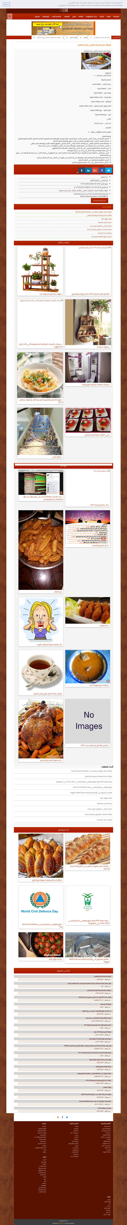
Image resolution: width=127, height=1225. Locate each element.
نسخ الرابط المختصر (99, 200)
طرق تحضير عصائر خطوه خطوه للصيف (100, 1059)
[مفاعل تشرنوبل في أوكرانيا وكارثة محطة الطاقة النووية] (87, 944)
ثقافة (44, 1177)
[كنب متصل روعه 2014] (87, 486)
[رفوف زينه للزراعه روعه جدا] (40, 269)
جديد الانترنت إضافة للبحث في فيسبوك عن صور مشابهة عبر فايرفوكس (43, 498)
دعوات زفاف (43, 1141)
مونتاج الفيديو (42, 1188)
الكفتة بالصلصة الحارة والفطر (102, 976)
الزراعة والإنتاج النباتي (97, 1021)
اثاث (110, 1204)
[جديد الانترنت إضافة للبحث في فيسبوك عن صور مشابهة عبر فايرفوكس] (40, 482)
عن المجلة (108, 1133)
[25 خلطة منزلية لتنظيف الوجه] (40, 620)
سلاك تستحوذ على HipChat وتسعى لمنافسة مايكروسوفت (94, 1073)
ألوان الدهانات (99, 993)
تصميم (37, 16)
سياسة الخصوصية (106, 1131)
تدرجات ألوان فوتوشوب (40, 1148)
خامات (44, 1150)
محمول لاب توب (98, 1104)
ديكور (101, 1007)
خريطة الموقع (107, 1141)
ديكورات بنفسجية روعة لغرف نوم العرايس (99, 990)
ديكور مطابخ (107, 1208)
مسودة (61, 190)
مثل (65, 190)
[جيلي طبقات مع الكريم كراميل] (88, 420)
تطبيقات (67, 16)
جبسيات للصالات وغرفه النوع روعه (96, 384)
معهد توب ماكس (106, 1146)
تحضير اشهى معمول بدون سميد (101, 225)
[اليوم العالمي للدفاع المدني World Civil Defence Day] (40, 904)
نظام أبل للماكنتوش (73, 1143)
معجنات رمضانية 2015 (104, 1108)
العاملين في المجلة (106, 1137)
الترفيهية (46, 16)
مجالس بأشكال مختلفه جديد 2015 (95, 745)
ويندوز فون (75, 1150)
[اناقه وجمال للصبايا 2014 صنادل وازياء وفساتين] (88, 269)
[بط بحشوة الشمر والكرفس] (40, 728)
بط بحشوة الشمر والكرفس (51, 760)
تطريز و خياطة (42, 1139)
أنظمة (81, 16)
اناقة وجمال (43, 1135)
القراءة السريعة (42, 1168)
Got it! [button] (6, 4)
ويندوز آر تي (75, 1148)
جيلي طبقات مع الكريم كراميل (97, 435)
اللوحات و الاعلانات (41, 1133)
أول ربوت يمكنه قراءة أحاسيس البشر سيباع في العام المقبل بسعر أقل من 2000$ (87, 1045)
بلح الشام (58, 591)
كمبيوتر (76, 1139)
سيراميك (108, 1210)
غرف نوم (108, 1212)
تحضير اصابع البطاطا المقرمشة (101, 236)
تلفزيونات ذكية (74, 1156)
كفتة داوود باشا (106, 218)
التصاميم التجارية (42, 1131)
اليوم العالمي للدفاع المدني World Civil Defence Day (92, 787)
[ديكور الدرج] (40, 431)
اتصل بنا (109, 1150)
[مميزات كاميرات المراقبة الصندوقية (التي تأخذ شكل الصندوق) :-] (40, 320)
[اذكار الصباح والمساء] (87, 527)
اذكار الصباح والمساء (100, 545)
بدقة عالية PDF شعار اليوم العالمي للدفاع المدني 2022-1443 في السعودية (84, 781)
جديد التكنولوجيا (91, 16)
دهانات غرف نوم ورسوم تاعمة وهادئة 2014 (98, 1080)
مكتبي (76, 1135)
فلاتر (45, 1181)
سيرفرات (76, 1129)
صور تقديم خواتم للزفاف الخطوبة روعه (100, 1038)
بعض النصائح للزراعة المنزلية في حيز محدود (98, 1018)
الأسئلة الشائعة (107, 1135)
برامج (74, 16)
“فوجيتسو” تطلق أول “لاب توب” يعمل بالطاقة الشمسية (95, 1101)
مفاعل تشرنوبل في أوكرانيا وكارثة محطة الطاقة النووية (91, 792)
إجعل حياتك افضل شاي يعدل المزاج (48, 693)
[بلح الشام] (40, 550)
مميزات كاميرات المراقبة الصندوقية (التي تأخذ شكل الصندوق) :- (41, 345)
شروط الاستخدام (106, 1129)
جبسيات (109, 1206)
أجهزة (102, 16)
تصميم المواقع (42, 1170)
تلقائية (79, 190)
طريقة (74, 190)
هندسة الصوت (42, 1192)
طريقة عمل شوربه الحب (99, 685)
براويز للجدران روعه (105, 1004)
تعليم (109, 16)
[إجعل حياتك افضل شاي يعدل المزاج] (40, 671)
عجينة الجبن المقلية (105, 222)
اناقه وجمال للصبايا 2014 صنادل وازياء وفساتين (91, 294)
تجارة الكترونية (42, 1173)
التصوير (44, 1164)
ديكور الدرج (57, 457)
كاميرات (76, 1137)
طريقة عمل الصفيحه (105, 232)
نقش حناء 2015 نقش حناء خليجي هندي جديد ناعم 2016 (95, 997)
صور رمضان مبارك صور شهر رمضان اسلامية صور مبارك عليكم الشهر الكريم (89, 983)
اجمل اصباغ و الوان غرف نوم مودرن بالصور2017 (97, 1025)
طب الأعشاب (107, 1148)
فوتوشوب (43, 1185)
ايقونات (44, 1146)
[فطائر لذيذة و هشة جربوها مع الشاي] (40, 856)
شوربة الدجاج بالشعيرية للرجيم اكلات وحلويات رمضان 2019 (41, 401)
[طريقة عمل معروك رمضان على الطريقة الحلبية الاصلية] (87, 849)
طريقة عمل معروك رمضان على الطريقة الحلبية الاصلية (93, 211)
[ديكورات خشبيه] (88, 322)
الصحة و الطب (56, 16)
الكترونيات (75, 1154)
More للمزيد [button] (62, 5)
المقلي (84, 190)
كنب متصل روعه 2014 (99, 505)
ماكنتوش (75, 1131)
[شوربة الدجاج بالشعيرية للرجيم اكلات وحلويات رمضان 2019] (40, 375)
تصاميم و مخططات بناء (40, 1137)
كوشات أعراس (99, 1034)
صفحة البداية (107, 1126)
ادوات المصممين (42, 1143)
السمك (96, 190)
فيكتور (44, 1183)
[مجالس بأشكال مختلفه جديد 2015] (87, 721)
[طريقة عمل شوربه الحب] (87, 666)
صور (102, 986)
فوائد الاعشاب (107, 1087)
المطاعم (90, 190)
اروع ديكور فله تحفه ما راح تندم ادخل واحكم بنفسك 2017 (94, 1052)
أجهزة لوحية (75, 1152)
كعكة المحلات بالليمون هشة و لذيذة (99, 229)
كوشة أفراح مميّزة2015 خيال (102, 1032)
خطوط (44, 1152)
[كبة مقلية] (87, 610)
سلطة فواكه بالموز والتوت (103, 1066)
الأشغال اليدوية (42, 1129)
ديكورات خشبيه (103, 347)
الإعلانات (109, 1139)
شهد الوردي (107, 824)
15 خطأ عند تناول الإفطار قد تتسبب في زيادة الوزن (96, 1011)
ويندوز (76, 1146)
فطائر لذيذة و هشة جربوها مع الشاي (99, 215)
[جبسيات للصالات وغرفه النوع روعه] (88, 367)
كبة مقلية (104, 625)
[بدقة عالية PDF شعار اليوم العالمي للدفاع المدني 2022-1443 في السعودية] (87, 902)
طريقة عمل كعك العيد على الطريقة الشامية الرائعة (96, 1094)
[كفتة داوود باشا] (40, 944)
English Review (107, 1152)
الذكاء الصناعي (42, 1166)
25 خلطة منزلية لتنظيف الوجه (49, 644)
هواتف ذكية (75, 1141)
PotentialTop (62, 1223)
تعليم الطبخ (94, 180)
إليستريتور (43, 1162)
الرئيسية (116, 16)
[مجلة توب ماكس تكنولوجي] (63, 10)
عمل (69, 190)
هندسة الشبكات (42, 1190)
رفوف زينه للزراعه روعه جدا (51, 294)
